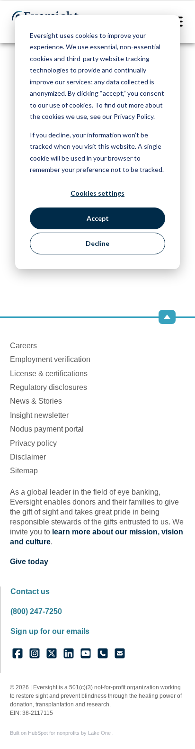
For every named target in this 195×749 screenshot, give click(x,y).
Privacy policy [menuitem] (33, 443)
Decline (97, 243)
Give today (29, 562)
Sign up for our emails (49, 631)
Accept (98, 218)
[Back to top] (167, 317)
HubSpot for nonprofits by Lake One (70, 733)
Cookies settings (97, 193)
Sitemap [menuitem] (24, 471)
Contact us (30, 591)
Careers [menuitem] (23, 346)
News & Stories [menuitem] (36, 401)
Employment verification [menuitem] (50, 359)
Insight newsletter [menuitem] (39, 415)
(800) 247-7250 (36, 611)
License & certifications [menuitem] (49, 374)
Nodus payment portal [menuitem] (47, 429)
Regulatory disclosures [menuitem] (48, 387)
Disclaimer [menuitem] (28, 457)
